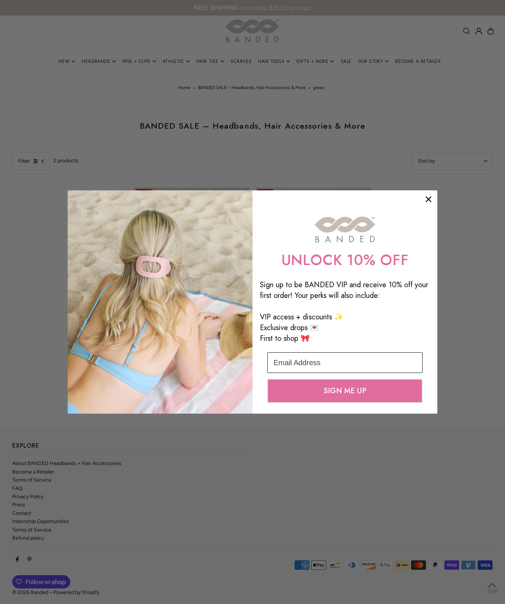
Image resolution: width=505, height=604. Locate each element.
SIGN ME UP (344, 391)
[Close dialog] (428, 199)
